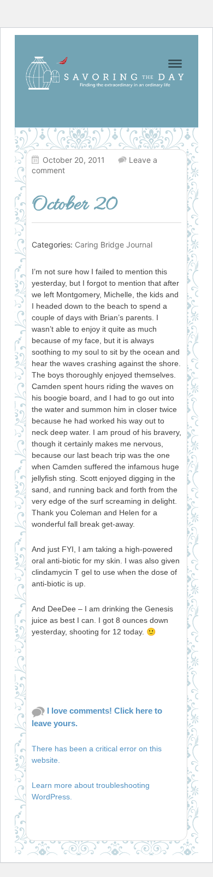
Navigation (175, 64)
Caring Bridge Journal (113, 244)
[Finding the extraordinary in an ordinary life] (106, 73)
